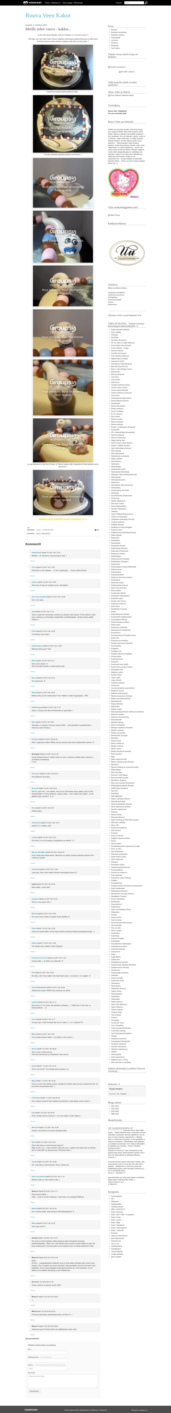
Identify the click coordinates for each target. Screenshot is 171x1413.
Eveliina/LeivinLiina (39, 958)
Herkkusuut (115, 482)
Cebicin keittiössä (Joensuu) (121, 393)
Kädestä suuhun (117, 672)
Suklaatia (114, 975)
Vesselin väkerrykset (118, 1046)
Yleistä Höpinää (117, 1251)
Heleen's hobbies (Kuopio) (120, 445)
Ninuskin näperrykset (118, 809)
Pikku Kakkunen (117, 859)
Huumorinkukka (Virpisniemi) (121, 496)
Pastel (113, 841)
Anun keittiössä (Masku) (120, 356)
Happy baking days (118, 440)
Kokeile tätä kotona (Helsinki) (121, 643)
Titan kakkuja (116, 1015)
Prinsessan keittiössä (119, 873)
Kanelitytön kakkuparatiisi (120, 596)
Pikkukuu (114, 862)
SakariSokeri (115, 907)
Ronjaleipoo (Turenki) (118, 896)
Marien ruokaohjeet (118, 725)
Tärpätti (114, 1036)
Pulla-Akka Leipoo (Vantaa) (121, 878)
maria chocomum (38, 1176)
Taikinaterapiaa (116, 994)
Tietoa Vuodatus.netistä (71, 1410)
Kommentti (31, 1373)
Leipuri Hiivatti (116, 680)
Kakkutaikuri (115, 580)
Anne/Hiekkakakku (39, 987)
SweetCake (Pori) (117, 981)
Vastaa (32, 561)
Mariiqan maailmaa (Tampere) (122, 728)
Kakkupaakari (116, 572)
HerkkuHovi (115, 464)
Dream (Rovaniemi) (118, 406)
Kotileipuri (114, 648)
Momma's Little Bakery (119, 775)
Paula (34, 631)
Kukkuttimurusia (117, 659)
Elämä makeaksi (117, 422)
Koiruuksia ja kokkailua (119, 641)
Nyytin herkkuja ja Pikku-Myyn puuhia (125, 820)
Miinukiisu (114, 764)
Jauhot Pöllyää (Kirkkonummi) (122, 514)
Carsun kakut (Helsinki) (119, 390)
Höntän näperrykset (118, 501)
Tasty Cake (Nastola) (118, 1004)
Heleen (34, 943)
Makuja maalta (116, 709)
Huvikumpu (115, 498)
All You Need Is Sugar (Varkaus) (123, 343)
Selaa (67, 3)
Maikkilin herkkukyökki (119, 693)
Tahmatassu (115, 983)
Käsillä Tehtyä (116, 675)
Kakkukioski (115, 564)
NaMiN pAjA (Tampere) (119, 788)
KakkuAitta (115, 538)
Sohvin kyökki (116, 930)
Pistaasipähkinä (117, 870)
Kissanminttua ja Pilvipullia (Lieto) (123, 635)
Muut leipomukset (117, 1238)
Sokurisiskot (115, 952)
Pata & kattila (116, 844)
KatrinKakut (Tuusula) (119, 609)
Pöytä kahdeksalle (118, 888)
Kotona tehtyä (116, 656)
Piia (33, 972)
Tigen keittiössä (117, 1007)
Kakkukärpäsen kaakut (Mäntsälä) (123, 567)
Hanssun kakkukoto (118, 438)
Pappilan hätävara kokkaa (120, 838)
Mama (34, 1223)
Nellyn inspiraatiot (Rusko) (120, 799)
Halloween (115, 1201)
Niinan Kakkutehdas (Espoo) (121, 804)
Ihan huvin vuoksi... (118, 503)
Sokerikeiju (115, 936)
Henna (34, 1049)
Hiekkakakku (116, 488)
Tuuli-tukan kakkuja (118, 1031)
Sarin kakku (115, 48)
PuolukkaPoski (116, 883)
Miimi (34, 660)
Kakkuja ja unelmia (118, 554)
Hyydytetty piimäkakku (116, 292)
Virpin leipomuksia (117, 1057)
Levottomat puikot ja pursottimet (123, 688)
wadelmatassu (37, 646)
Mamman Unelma (117, 714)
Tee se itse (115, 1244)
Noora (34, 678)
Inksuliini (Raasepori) (118, 509)
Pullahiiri (114, 880)
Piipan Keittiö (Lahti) (118, 857)
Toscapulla (115, 1020)
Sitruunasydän (116, 925)
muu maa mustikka (39, 597)
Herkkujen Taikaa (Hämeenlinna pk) (124, 474)
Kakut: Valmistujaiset (119, 1228)
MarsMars (114, 738)
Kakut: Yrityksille (117, 1230)
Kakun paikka (116, 590)
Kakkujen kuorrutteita (119, 32)
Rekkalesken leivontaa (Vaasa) (122, 894)
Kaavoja (114, 30)
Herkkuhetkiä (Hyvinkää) (120, 472)
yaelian (34, 582)
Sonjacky (35, 869)
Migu (34, 1034)
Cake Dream (115, 380)
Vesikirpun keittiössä (118, 1044)
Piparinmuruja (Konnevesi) (120, 867)
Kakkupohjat (115, 38)
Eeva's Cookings (117, 411)
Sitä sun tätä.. (116, 928)
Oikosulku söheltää (118, 822)
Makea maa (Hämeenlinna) (121, 699)
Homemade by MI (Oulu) (120, 490)
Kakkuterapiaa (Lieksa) (119, 585)
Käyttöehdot (94, 1410)
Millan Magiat (116, 770)
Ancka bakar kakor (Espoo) (121, 345)
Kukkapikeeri (112, 297)
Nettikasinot (55, 3)
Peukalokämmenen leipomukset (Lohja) (125, 846)
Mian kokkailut (116, 754)
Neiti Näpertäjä (116, 796)
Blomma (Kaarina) (117, 374)
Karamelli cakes (117, 598)
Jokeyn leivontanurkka (119, 517)
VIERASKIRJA (116, 1246)
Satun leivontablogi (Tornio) (121, 909)
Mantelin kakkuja (117, 722)
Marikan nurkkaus (117, 730)
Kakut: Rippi (115, 1222)
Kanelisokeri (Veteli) (118, 593)
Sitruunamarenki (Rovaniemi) (121, 923)
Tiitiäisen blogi (116, 1012)
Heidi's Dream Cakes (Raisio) (121, 443)
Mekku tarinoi (116, 749)
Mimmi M (35, 1127)
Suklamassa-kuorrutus (116, 295)
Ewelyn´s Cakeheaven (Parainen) (123, 427)
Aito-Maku (115, 337)
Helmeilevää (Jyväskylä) (120, 456)
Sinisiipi (114, 915)
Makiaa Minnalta (117, 704)
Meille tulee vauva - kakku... (48, 29)
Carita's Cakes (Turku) (119, 387)
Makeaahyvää (116, 701)
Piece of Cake (116, 849)
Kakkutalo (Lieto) (117, 583)
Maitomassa (112, 304)
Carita (34, 1066)
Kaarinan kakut (116, 530)
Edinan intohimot (117, 409)
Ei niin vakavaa (116, 414)
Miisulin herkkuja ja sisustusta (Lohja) (124, 767)
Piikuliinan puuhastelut (119, 854)
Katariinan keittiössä (118, 604)
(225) (115, 1114)
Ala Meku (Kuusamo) (118, 340)
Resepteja (114, 45)
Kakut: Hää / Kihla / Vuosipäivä (122, 1215)
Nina (33, 722)
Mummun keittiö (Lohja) (119, 778)
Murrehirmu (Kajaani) (118, 780)
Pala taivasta (116, 830)
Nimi (30, 1349)
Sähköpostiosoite (40, 1357)
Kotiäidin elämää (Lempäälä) (121, 654)
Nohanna (114, 812)
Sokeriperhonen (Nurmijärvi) (121, 944)
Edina (34, 928)
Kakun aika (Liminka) (118, 588)
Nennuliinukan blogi (118, 801)
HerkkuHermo (116, 461)
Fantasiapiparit (116, 1196)
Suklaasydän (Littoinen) (119, 973)
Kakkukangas (37, 707)
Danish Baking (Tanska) (119, 401)
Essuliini (35, 739)
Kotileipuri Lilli (116, 651)
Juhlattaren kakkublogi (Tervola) (122, 519)
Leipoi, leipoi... (116, 677)
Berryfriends (115, 372)
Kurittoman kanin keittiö (119, 664)
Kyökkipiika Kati (117, 670)
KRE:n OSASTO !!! (118, 1209)
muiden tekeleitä (117, 1254)
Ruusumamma (116, 904)
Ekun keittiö (115, 416)
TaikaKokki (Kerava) (118, 988)
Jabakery (114, 511)
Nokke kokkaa (116, 815)
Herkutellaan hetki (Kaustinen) (122, 485)
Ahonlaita (114, 335)
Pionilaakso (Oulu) (117, 865)
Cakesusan (115, 382)
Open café (115, 825)
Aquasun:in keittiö (117, 361)
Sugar (113, 954)
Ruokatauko (115, 902)
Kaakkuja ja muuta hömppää (121, 527)
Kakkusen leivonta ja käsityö (121, 577)
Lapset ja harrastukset (119, 1236)
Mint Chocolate (116, 772)
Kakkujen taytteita (117, 35)
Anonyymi (35, 773)
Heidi (34, 1142)
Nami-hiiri (114, 791)
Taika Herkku (116, 986)
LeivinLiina (115, 685)
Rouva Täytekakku (118, 899)
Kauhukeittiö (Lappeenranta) (121, 617)
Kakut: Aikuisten (117, 1212)
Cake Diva (115, 377)
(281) (115, 1109)
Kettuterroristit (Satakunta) (120, 630)
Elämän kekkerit (117, 424)
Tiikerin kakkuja (117, 1010)
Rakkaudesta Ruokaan (119, 891)
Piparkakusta (116, 1241)
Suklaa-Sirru (115, 959)
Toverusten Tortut (117, 1023)
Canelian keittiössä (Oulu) (120, 385)
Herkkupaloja (116, 477)
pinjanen (35, 899)
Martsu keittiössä (117, 743)
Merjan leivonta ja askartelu (121, 751)
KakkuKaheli (36, 552)
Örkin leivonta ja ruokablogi (121, 1062)
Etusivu (47, 3)
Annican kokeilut (117, 351)
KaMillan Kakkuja (117, 525)
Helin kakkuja (116, 451)
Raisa (34, 692)
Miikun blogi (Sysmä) (118, 759)
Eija (33, 1112)
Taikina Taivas (116, 991)
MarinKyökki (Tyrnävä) (119, 735)
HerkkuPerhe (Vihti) (118, 469)
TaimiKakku (115, 996)
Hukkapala (115, 493)
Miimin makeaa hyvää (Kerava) (122, 762)
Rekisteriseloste (84, 1410)
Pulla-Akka (36, 1098)
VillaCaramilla (116, 1054)
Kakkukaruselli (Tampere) (120, 559)
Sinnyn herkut (116, 917)
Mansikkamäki (116, 720)
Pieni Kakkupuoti (117, 851)
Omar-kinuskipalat (114, 300)
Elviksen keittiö (116, 419)
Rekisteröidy (78, 3)
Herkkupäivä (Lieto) (118, 480)
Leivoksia (114, 40)
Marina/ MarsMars (38, 852)
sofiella (34, 837)
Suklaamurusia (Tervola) (120, 967)
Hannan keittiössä (117, 435)
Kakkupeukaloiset (117, 575)
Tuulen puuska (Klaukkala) (120, 1028)
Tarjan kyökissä (117, 1002)
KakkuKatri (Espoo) (118, 546)
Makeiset (114, 43)
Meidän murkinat (117, 746)
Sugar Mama (115, 957)
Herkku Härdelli (116, 459)
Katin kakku (115, 606)
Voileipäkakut (116, 1249)
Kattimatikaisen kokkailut (120, 614)
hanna (34, 1019)
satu (33, 611)
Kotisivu (46, 1365)
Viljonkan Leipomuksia (119, 1049)
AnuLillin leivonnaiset (118, 353)
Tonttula (114, 1017)
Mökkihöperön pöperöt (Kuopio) (122, 786)
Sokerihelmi (115, 933)
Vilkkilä (113, 1052)
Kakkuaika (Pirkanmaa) (119, 551)
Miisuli (34, 913)
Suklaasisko (115, 970)
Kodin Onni (115, 638)
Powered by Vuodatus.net (139, 1410)
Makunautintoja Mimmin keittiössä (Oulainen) (127, 712)
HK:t (112, 1199)
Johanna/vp (36, 823)
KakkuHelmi (115, 540)
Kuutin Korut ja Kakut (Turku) (121, 667)
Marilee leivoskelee (118, 733)
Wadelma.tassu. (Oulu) (119, 1060)
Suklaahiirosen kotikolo (119, 962)
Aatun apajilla (116, 332)
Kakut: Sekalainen (43, 533)
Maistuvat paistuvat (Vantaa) (121, 696)
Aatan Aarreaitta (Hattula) (120, 329)
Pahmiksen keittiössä (119, 828)
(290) (115, 1111)
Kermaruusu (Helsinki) (119, 627)
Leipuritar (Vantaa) (117, 683)
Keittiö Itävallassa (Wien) (120, 622)
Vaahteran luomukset (118, 1039)
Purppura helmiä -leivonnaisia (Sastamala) (126, 886)
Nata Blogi (115, 793)
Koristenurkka (116, 646)
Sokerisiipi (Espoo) (118, 949)
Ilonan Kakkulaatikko (118, 506)
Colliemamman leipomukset (121, 398)
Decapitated (115, 403)
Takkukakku (115, 999)
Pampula (114, 833)
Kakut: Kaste (116, 1217)
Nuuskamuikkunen (118, 817)
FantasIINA (115, 430)
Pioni (34, 567)
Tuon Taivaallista (117, 1025)
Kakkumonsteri (116, 569)
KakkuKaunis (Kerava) (119, 548)
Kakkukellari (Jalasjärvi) (119, 561)
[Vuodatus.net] (31, 1410)
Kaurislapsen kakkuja (119, 619)
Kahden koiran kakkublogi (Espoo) (123, 532)
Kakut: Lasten (116, 1220)
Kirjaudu (119, 3)
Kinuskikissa (115, 633)
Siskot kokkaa (116, 920)
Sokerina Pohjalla (117, 938)
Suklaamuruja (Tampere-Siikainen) (123, 965)
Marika (34, 1208)
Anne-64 (35, 788)
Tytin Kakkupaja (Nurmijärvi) (121, 1033)
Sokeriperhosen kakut (119, 946)
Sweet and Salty (117, 978)
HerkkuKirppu (116, 467)
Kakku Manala (116, 535)
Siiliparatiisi (115, 912)
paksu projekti (116, 1257)
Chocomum (115, 395)
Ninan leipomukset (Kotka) (120, 807)
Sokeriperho (115, 941)
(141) (115, 1106)
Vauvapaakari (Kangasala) (120, 1041)
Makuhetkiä (115, 706)
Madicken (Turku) (117, 691)
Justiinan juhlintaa (117, 522)
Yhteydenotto (103, 1410)
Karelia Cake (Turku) (118, 601)
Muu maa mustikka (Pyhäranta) (122, 783)
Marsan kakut (116, 741)
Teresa (34, 1162)
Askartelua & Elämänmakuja (121, 364)
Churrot (110, 302)
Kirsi (33, 808)
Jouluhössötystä (117, 1207)
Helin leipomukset (117, 453)
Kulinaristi (114, 662)
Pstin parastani (116, 875)
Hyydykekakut (116, 1204)
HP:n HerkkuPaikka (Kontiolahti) (123, 432)
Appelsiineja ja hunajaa (119, 358)
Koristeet (114, 1233)
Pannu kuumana (117, 836)
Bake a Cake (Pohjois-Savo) (121, 369)
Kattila (113, 612)
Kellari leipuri (115, 625)
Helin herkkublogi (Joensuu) (121, 448)
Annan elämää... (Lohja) (119, 348)
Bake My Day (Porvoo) (119, 366)
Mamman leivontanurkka (120, 717)
